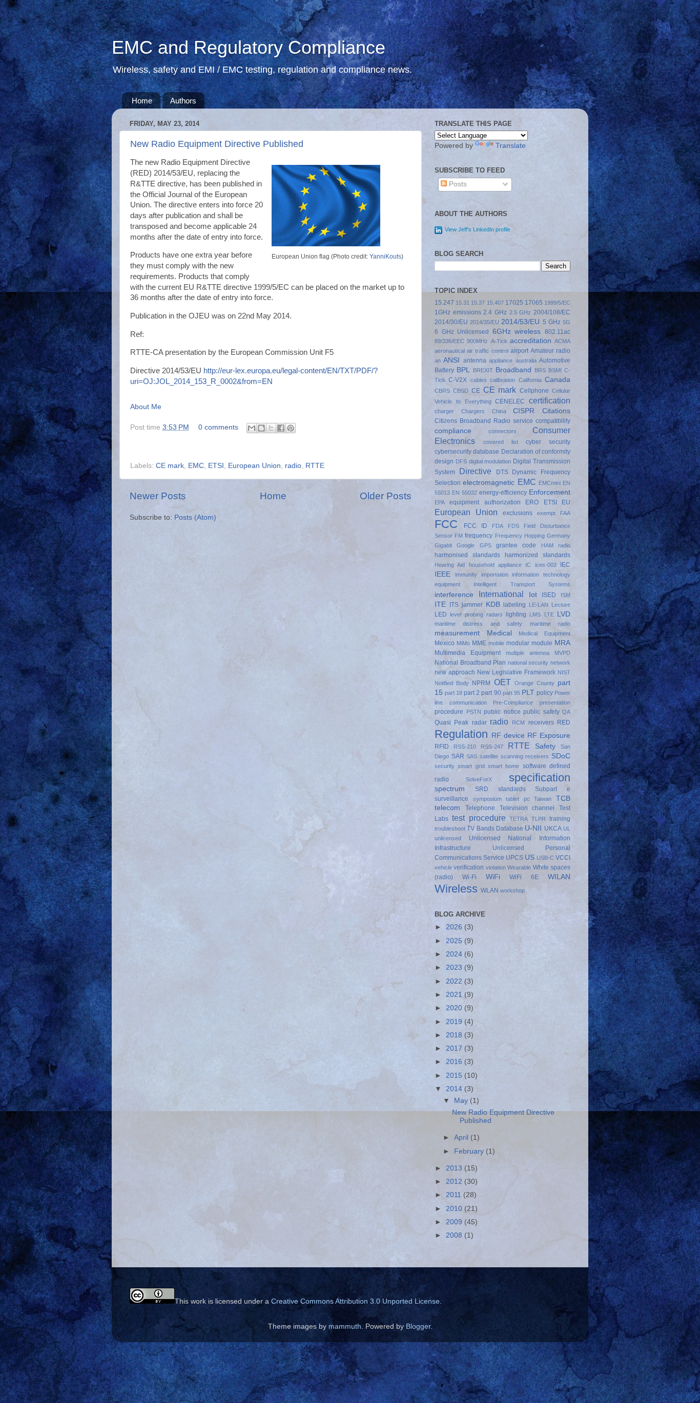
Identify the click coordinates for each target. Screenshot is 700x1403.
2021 (455, 994)
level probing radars (476, 614)
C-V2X (457, 380)
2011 (454, 1195)
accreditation (530, 341)
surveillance (451, 798)
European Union (254, 466)
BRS (540, 370)
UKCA (553, 828)
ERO (532, 502)
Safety (545, 746)
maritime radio (550, 624)
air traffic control (487, 351)
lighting (516, 614)
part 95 (511, 693)
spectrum (450, 789)
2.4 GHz (495, 312)
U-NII (533, 828)
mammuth (344, 1326)
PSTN (473, 712)
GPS (485, 545)
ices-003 (546, 565)
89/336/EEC (449, 341)
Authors (183, 100)
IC (528, 565)
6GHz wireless (516, 331)
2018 (455, 1035)
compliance (453, 431)
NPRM (481, 683)
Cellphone (534, 390)
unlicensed (448, 838)
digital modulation (490, 461)
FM (459, 536)
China (499, 411)
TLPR (538, 819)
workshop (512, 890)
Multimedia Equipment (468, 652)
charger (444, 411)
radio (293, 466)
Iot (533, 595)
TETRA (518, 819)
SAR (457, 756)
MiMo (463, 643)
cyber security (548, 441)
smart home (503, 766)
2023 (455, 967)
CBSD (460, 391)
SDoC (560, 756)
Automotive (554, 360)
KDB (493, 604)
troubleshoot (450, 828)
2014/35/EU (484, 322)
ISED (549, 595)
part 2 (472, 692)
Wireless (456, 888)
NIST (564, 672)
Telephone (480, 808)
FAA (565, 513)
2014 (455, 1089)
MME (479, 643)
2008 (455, 1235)
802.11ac (557, 331)
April (462, 1137)
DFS (461, 461)
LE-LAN (538, 605)
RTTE (314, 466)
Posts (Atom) (195, 517)
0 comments (218, 427)
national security (528, 663)
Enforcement (549, 492)
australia (526, 360)
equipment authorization (484, 502)
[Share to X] (271, 428)
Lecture (560, 605)
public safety (541, 711)
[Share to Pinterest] (290, 428)
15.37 (478, 303)
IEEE (442, 574)
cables (478, 380)
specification (539, 777)
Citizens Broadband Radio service (484, 420)
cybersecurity (453, 451)
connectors (502, 431)
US (529, 857)
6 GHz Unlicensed (462, 331)
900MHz (477, 341)
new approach (455, 672)
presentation (555, 702)
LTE (549, 614)
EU (566, 502)
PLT (528, 692)
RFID (442, 746)
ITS (454, 604)
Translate (511, 146)
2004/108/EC (551, 312)
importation (494, 574)
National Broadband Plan (470, 662)
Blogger (418, 1326)
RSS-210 (465, 746)
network (560, 663)
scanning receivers (525, 756)
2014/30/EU (451, 322)
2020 (455, 1008)
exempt (546, 513)
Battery (444, 370)
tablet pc (518, 799)
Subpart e (552, 789)
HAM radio (555, 545)
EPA (440, 502)
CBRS (442, 391)
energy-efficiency (503, 492)
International (501, 594)
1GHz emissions (458, 312)
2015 (455, 1075)
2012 (455, 1181)
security (445, 766)
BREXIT (483, 370)
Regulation (461, 734)
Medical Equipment (544, 633)
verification (469, 867)
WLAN (490, 890)
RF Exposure (548, 735)
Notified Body (452, 683)
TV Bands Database (495, 828)
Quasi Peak (451, 722)
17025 (514, 302)
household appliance (495, 565)
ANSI (451, 360)
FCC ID (475, 525)
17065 (534, 302)
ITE (440, 604)
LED (441, 614)
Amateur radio (550, 350)
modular (517, 643)
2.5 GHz (520, 312)
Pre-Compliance (513, 702)
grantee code (516, 545)
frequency (478, 535)
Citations (556, 411)
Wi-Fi (469, 877)
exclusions (517, 513)
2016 (455, 1062)
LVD (563, 614)
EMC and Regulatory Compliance (248, 47)
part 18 (453, 693)
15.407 (495, 303)
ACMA (562, 341)
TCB (563, 798)
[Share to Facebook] (281, 428)
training (559, 818)
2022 (455, 981)
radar (479, 722)
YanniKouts (385, 256)
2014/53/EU (520, 322)
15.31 (462, 303)
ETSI (216, 466)
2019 (455, 1022)
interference (454, 595)
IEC (565, 564)
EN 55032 (464, 493)
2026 (455, 927)
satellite (489, 756)
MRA (562, 643)
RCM (518, 722)
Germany (558, 536)
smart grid (471, 766)
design (444, 461)
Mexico (445, 643)
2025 (455, 941)
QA (566, 712)
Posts (457, 184)
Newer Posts (158, 496)
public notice (502, 711)
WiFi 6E (524, 877)
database (486, 451)
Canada (557, 380)
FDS (513, 526)
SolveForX (479, 779)
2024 (455, 954)
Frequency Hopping (520, 536)
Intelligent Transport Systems (521, 584)
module (541, 643)
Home (142, 100)
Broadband (513, 370)
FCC (446, 524)
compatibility (553, 420)
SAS (471, 756)
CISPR (523, 411)
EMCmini (550, 483)
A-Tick (499, 341)
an (438, 360)
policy (545, 692)
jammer (472, 604)
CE (475, 390)
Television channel (527, 808)
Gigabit (443, 545)
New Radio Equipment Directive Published (216, 144)
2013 (455, 1168)
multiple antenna (527, 653)
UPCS (514, 857)
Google (466, 545)
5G (566, 322)
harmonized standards (537, 555)
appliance (500, 360)
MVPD (562, 653)
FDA (497, 526)
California (530, 380)
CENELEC (510, 401)
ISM (565, 595)
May (462, 1100)
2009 (455, 1222)
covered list (500, 442)
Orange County (534, 683)
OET (502, 682)
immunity (466, 574)
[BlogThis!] (261, 428)
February (470, 1151)
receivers (541, 722)
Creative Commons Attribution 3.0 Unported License (355, 1301)
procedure (449, 711)
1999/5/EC (557, 303)
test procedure (479, 817)
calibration (502, 380)
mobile (496, 643)
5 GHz (552, 322)
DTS (502, 472)
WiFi (493, 877)
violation (496, 867)
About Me (145, 407)
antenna (474, 360)
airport (519, 350)
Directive (475, 471)
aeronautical (450, 351)
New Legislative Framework (516, 672)
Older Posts (385, 496)
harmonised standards (467, 555)
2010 (455, 1209)
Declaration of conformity (536, 451)
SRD (481, 789)
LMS (535, 614)
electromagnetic (488, 482)
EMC (196, 466)
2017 (455, 1048)
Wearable (519, 867)
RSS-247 (492, 746)
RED (563, 722)
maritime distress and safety (478, 624)
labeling (514, 604)
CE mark (170, 466)
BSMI (555, 370)
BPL (463, 370)
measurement (457, 633)
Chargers (473, 411)
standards (512, 789)
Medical (499, 633)
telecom (447, 808)
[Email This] (251, 428)
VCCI (562, 857)
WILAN (559, 877)
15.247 (444, 302)
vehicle (443, 867)
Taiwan (542, 799)
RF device (508, 735)
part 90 (491, 692)
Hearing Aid (450, 565)
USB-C (545, 858)
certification (549, 400)
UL (566, 828)
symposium (487, 799)
